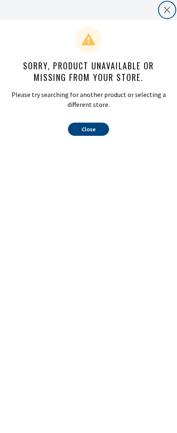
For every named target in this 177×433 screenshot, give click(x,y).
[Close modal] (167, 10)
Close (88, 129)
